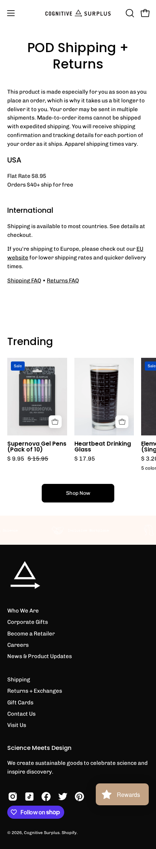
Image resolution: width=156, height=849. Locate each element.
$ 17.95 (84, 459)
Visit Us (16, 725)
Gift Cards (20, 702)
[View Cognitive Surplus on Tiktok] (29, 796)
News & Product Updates (39, 656)
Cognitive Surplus (41, 832)
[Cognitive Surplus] (78, 13)
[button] (129, 13)
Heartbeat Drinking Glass (102, 447)
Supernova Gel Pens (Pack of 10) (36, 447)
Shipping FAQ (24, 280)
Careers (18, 645)
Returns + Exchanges (34, 691)
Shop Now (78, 493)
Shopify (69, 832)
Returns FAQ (63, 280)
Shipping (18, 679)
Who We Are (23, 610)
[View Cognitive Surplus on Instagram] (12, 796)
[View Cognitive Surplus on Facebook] (46, 796)
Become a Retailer (31, 633)
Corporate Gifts (27, 622)
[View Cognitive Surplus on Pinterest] (79, 796)
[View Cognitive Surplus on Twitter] (62, 796)
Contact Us (21, 714)
